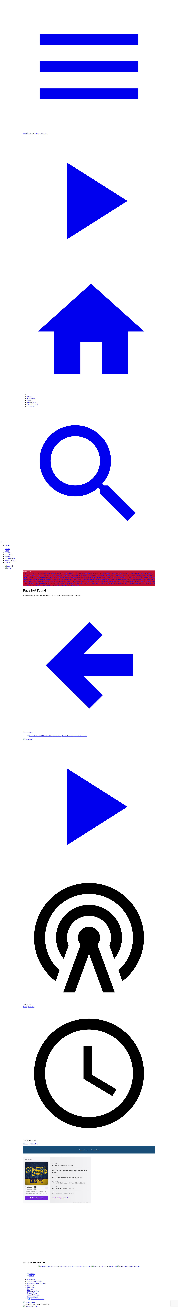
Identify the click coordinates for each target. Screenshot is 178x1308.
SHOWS (29, 396)
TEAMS (29, 400)
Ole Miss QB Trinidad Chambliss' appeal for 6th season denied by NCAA (68, 581)
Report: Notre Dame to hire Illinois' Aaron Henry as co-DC (60, 585)
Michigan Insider (28, 1007)
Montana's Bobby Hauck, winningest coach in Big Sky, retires (112, 581)
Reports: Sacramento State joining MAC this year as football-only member (94, 573)
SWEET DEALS (32, 404)
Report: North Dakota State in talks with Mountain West (67, 579)
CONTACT (30, 406)
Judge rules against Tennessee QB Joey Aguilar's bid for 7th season (46, 573)
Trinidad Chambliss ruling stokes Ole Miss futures (41, 575)
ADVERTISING (32, 402)
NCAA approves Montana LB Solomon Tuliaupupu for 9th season (122, 577)
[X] (8, 568)
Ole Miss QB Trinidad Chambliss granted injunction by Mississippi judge (124, 575)
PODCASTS (31, 398)
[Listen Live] (89, 805)
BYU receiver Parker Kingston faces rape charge (83, 577)
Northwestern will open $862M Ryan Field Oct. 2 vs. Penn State (65, 583)
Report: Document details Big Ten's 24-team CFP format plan (79, 575)
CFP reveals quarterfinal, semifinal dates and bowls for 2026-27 (108, 583)
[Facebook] (9, 566)
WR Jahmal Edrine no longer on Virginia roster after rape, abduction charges (112, 579)
